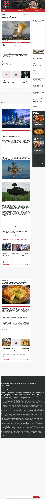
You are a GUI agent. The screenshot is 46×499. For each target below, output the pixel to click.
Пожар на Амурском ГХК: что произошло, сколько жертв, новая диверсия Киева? (14, 240)
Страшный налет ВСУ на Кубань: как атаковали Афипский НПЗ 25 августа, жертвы (14, 239)
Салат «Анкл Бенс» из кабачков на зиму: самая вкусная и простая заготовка (38, 124)
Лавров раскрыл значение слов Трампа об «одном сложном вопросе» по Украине (38, 18)
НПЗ (17, 258)
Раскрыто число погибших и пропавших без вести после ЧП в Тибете (6, 81)
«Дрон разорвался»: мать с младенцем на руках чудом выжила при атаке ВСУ (38, 80)
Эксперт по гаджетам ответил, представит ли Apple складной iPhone (38, 90)
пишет (8, 56)
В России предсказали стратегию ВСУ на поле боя (15, 349)
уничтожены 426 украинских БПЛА (8, 138)
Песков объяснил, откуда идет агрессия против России (16, 254)
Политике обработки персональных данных (21, 497)
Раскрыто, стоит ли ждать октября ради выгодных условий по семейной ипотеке (38, 102)
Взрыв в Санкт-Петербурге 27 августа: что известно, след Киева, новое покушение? (6, 255)
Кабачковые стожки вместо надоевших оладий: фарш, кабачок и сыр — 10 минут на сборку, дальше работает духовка (25, 351)
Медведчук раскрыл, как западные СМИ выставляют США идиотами (25, 81)
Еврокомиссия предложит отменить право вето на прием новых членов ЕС (38, 77)
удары (13, 85)
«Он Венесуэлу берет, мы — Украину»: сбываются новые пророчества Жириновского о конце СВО (38, 152)
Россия (7, 85)
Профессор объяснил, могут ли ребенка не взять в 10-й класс (6, 349)
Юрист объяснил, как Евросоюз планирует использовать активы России (16, 81)
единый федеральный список (30, 396)
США (10, 85)
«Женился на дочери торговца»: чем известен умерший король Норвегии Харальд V (38, 21)
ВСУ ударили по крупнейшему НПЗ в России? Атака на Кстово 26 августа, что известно (39, 156)
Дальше (38, 108)
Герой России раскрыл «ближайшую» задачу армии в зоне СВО (38, 63)
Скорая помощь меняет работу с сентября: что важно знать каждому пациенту (39, 164)
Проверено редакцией (6, 336)
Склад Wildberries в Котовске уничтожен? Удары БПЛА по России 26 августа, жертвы (14, 238)
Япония (17, 85)
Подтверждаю (36, 497)
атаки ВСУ (14, 258)
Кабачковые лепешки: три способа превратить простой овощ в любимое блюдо (38, 138)
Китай (3, 85)
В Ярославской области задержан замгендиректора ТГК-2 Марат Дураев (38, 98)
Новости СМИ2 (3, 102)
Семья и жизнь (36, 122)
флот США (3, 65)
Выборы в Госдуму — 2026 (20, 10)
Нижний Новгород (8, 258)
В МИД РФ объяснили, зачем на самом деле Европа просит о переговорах (38, 105)
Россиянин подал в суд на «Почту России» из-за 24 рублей (25, 254)
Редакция (2, 379)
